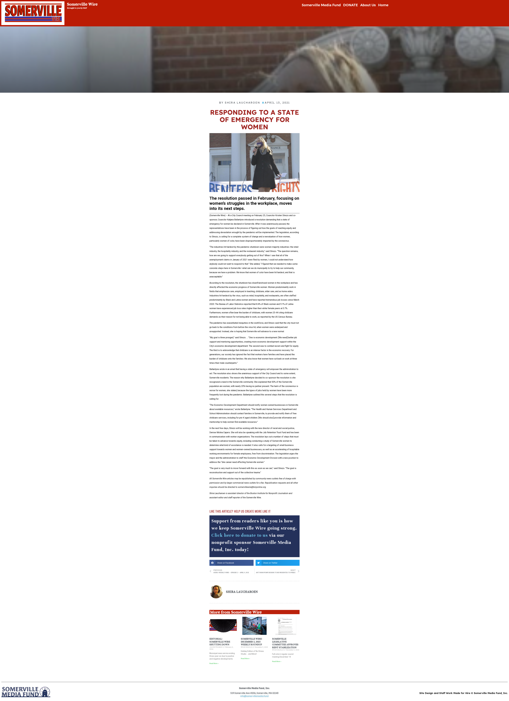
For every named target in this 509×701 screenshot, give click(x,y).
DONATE (350, 5)
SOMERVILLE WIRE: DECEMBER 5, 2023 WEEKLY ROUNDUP (251, 642)
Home (383, 5)
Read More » (214, 663)
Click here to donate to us (239, 535)
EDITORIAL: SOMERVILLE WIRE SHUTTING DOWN (219, 642)
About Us (368, 5)
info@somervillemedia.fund (254, 696)
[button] (231, 563)
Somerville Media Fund (321, 5)
